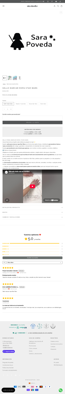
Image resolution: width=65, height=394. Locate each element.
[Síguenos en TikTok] (60, 1)
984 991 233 (6, 345)
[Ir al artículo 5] (10, 78)
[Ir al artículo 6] (15, 78)
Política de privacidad (8, 367)
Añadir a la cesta (32, 122)
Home (4, 84)
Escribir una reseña (32, 258)
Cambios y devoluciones (35, 353)
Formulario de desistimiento (10, 370)
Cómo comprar (33, 348)
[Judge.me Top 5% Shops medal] (52, 326)
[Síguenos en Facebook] (44, 1)
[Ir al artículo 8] (20, 78)
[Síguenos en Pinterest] (52, 1)
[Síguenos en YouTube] (56, 1)
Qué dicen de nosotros (56, 344)
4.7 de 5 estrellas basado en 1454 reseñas (40, 333)
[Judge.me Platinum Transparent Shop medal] (39, 326)
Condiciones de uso (8, 365)
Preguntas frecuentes (8, 362)
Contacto (53, 346)
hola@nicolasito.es (7, 347)
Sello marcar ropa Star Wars (12, 84)
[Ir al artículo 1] (5, 78)
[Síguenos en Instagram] (48, 1)
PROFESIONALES (58, 365)
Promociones (32, 345)
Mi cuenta (56, 362)
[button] (32, 243)
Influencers (53, 349)
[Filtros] (4, 262)
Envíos (30, 351)
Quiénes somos (55, 341)
